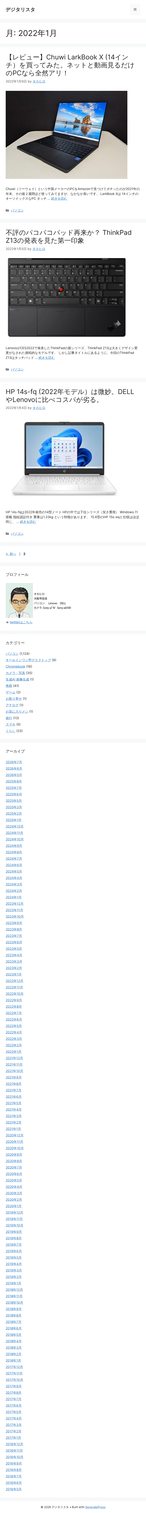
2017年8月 (13, 1393)
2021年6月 (14, 1097)
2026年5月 (14, 775)
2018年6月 (14, 1328)
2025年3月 (14, 807)
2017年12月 (14, 1367)
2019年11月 (14, 1219)
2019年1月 (13, 1283)
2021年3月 (14, 1116)
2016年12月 (14, 1444)
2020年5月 (14, 1180)
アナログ (12, 705)
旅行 (9, 718)
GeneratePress (95, 1507)
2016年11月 (14, 1450)
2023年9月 (14, 923)
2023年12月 (15, 904)
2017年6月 (14, 1405)
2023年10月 (15, 916)
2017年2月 (13, 1431)
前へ (11, 554)
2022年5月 (14, 1026)
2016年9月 (14, 1463)
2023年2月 (14, 968)
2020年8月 (14, 1161)
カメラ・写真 (15, 673)
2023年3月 (14, 961)
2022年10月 (15, 994)
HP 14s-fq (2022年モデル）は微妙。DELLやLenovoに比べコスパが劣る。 (70, 395)
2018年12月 (14, 1290)
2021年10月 (14, 1071)
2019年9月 (14, 1232)
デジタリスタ (20, 9)
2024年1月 (14, 897)
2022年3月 (14, 1039)
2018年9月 (14, 1309)
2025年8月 (14, 781)
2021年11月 (14, 1064)
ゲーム (10, 692)
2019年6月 (14, 1251)
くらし (10, 731)
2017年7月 (13, 1399)
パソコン (17, 210)
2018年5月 (13, 1335)
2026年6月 (14, 768)
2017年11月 (14, 1373)
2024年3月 (14, 884)
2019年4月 (14, 1264)
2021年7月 (13, 1090)
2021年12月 (14, 1058)
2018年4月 (14, 1341)
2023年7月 (14, 936)
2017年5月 (13, 1412)
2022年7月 (14, 1013)
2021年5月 (13, 1103)
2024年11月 (14, 833)
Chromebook (15, 666)
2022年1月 (13, 1052)
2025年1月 (13, 820)
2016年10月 (14, 1457)
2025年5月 (14, 801)
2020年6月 (14, 1174)
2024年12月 (15, 826)
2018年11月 (14, 1296)
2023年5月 (14, 949)
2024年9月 (14, 846)
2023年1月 (14, 974)
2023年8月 (14, 929)
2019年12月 (14, 1212)
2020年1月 (14, 1206)
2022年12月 (14, 981)
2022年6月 (14, 1019)
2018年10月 (14, 1302)
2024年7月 (14, 858)
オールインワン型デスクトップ (28, 660)
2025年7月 (14, 788)
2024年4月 (14, 878)
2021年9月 (14, 1077)
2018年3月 (14, 1347)
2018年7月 (13, 1322)
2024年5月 (14, 871)
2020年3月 (14, 1193)
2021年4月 (14, 1109)
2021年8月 (13, 1084)
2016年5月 (14, 1489)
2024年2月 (14, 891)
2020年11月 (14, 1142)
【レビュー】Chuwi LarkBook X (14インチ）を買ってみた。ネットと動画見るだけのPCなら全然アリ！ (70, 65)
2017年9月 (14, 1386)
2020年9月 (14, 1154)
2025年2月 (14, 813)
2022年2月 (14, 1045)
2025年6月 (14, 794)
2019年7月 (14, 1245)
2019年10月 (14, 1225)
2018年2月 (13, 1354)
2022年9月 (14, 1000)
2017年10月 (14, 1380)
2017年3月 (14, 1425)
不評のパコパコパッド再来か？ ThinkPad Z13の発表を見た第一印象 (69, 236)
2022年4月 (14, 1032)
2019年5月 (14, 1257)
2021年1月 (13, 1129)
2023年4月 (14, 955)
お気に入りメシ (17, 711)
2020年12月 (15, 1135)
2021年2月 (13, 1122)
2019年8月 (14, 1238)
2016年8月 (14, 1470)
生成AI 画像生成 (17, 679)
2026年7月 (14, 762)
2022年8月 (14, 1006)
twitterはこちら (21, 622)
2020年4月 (14, 1187)
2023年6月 (14, 942)
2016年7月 (14, 1476)
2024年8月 (14, 852)
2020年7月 (14, 1167)
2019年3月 (14, 1270)
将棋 (9, 686)
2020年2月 (14, 1200)
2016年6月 (14, 1483)
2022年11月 (14, 987)
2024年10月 (15, 839)
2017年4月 (14, 1418)
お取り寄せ (14, 699)
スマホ (10, 724)
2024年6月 (14, 865)
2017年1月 (13, 1438)
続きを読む (59, 198)
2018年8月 (13, 1315)
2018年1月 (13, 1360)
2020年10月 (15, 1148)
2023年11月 (14, 910)
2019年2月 (14, 1277)
